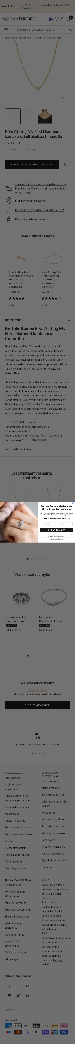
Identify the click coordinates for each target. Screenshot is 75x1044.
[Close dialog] (73, 503)
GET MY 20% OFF (56, 530)
